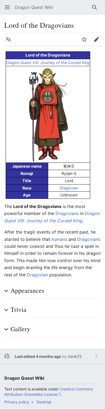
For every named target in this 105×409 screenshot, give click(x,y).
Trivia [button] (18, 309)
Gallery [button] (20, 329)
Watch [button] (86, 42)
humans (59, 239)
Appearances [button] (27, 290)
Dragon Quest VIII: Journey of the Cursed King (48, 62)
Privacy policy (16, 402)
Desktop (44, 402)
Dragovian (69, 188)
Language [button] (10, 42)
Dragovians (67, 213)
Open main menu (9, 10)
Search (96, 10)
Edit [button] (98, 42)
